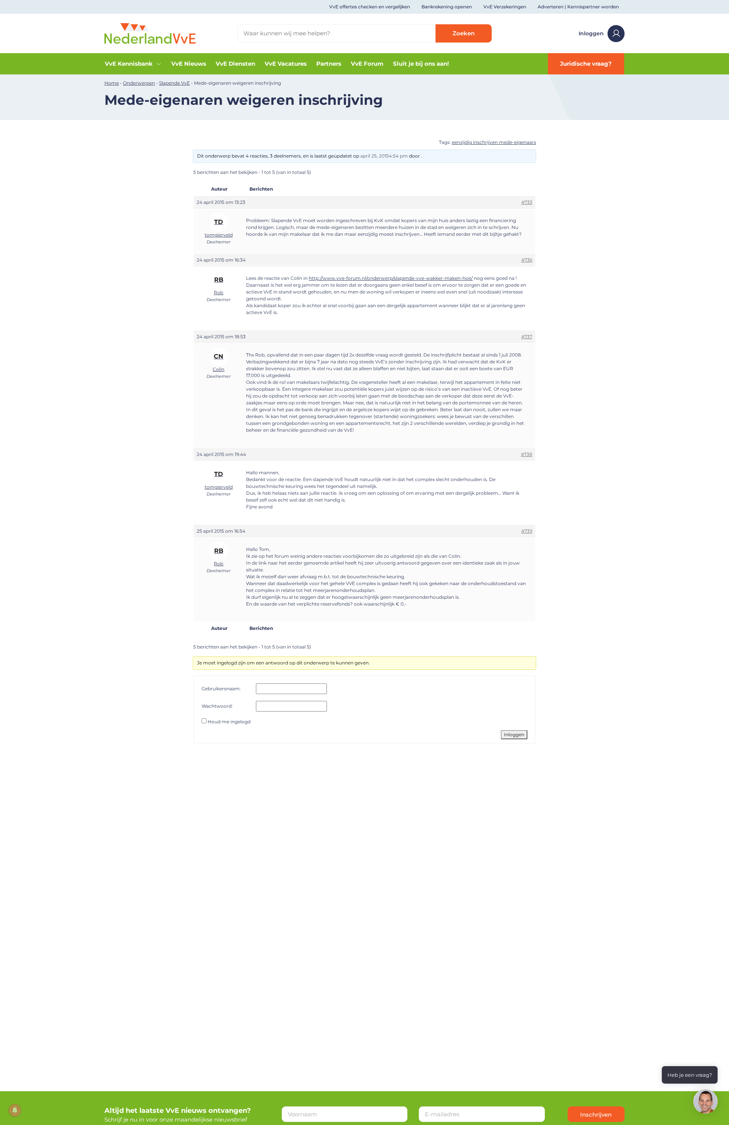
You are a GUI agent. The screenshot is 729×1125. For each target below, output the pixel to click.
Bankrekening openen (446, 6)
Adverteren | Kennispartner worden (578, 6)
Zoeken (464, 33)
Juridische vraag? (586, 63)
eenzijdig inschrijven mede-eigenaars (494, 142)
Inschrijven (596, 1114)
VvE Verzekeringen (504, 6)
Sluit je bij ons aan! (421, 63)
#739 (526, 531)
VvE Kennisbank (129, 63)
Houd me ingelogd (229, 721)
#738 (526, 454)
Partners (328, 63)
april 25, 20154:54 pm (384, 156)
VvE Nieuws (188, 63)
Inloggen (591, 33)
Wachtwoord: (217, 706)
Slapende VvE (174, 83)
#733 (526, 202)
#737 (526, 336)
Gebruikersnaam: (221, 688)
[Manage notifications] (15, 1110)
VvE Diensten (235, 63)
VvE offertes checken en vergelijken (369, 6)
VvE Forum (367, 63)
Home (111, 83)
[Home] (150, 32)
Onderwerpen (139, 83)
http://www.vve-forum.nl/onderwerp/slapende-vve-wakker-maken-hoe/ (391, 278)
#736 (526, 260)
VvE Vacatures (286, 63)
